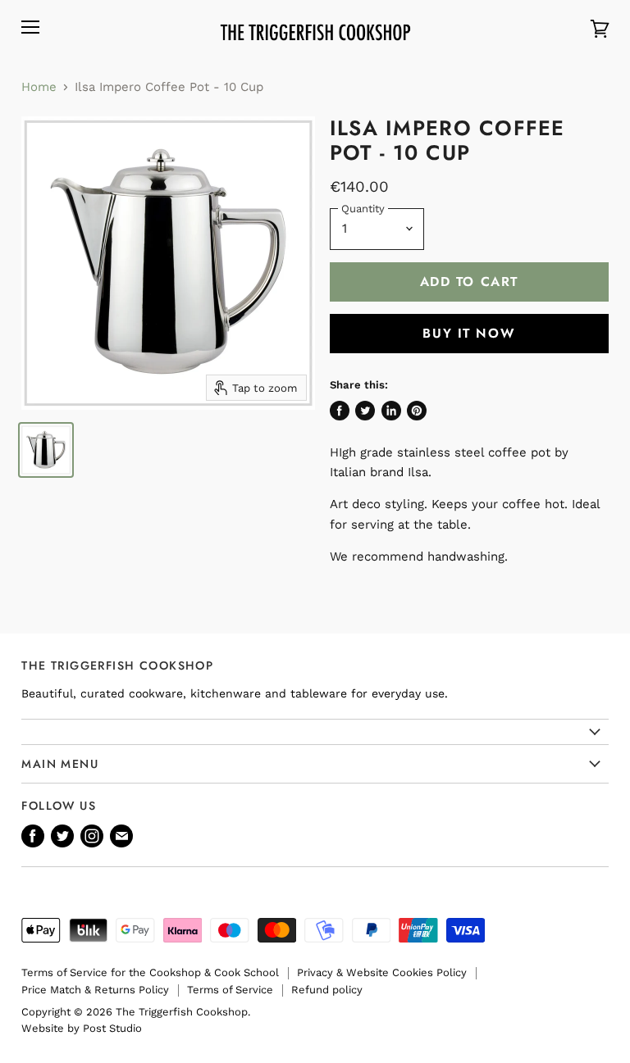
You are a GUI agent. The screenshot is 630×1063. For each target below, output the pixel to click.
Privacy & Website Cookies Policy (382, 972)
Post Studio (112, 1028)
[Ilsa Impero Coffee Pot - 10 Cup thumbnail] (46, 450)
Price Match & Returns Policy (95, 990)
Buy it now (468, 333)
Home (39, 87)
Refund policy (327, 990)
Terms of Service (230, 990)
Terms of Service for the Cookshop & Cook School (150, 972)
